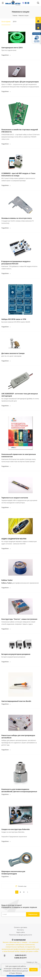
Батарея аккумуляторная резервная (15, 654)
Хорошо (33, 970)
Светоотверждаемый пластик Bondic (16, 701)
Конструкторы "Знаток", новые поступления (19, 619)
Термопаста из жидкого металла (14, 498)
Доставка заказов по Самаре (13, 353)
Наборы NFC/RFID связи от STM (13, 319)
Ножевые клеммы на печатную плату (16, 218)
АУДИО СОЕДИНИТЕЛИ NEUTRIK (13, 539)
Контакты (20, 930)
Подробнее (5, 55)
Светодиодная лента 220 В (12, 48)
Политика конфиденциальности (20, 935)
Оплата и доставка (20, 927)
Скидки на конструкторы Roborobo (15, 829)
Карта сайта (20, 932)
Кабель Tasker (7, 580)
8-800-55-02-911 (20, 955)
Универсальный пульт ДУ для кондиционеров (20, 82)
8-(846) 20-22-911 (20, 958)
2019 (14, 21)
